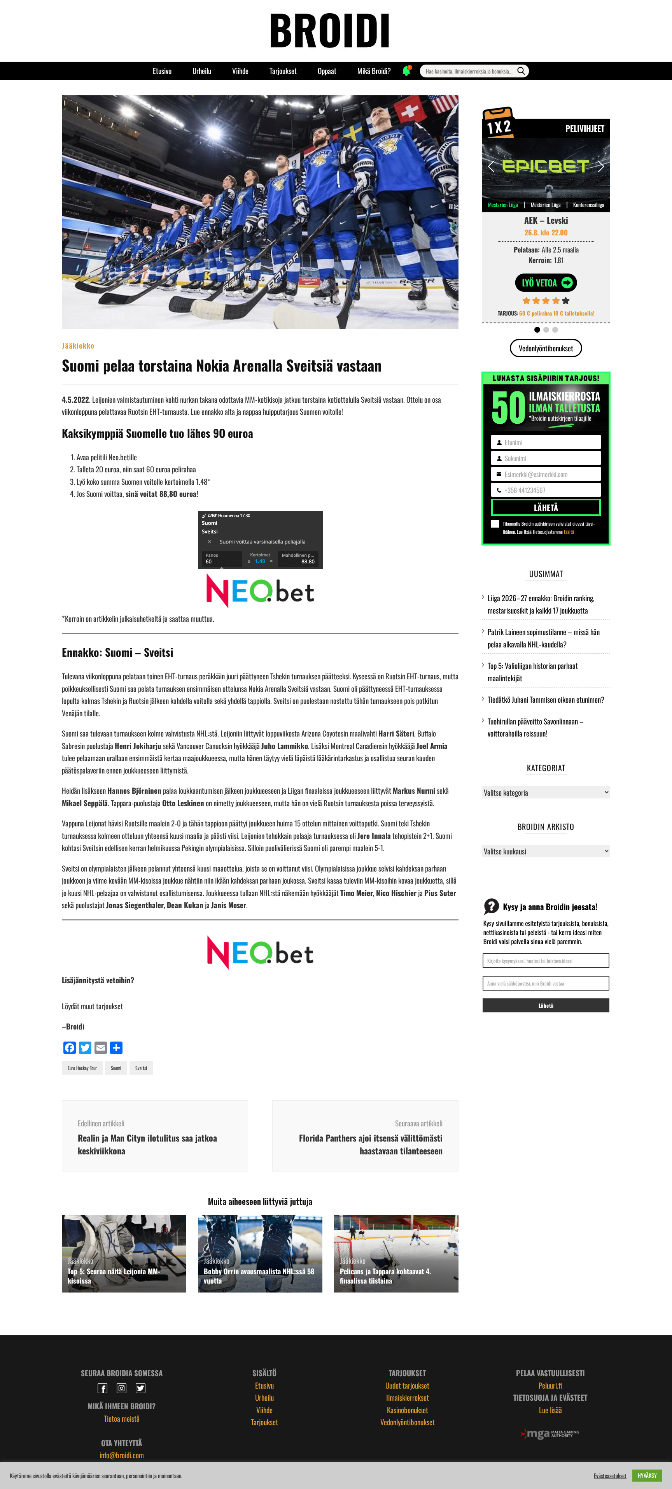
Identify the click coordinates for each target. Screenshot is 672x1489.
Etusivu (162, 70)
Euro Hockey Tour (82, 1068)
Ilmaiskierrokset (407, 1397)
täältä (569, 531)
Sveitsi (141, 1068)
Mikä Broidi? (374, 70)
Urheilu (201, 70)
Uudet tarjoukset (407, 1385)
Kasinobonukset (407, 1409)
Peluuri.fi (550, 1385)
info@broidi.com (122, 1454)
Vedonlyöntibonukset (546, 347)
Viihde (240, 70)
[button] (601, 166)
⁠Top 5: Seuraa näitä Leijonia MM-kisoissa (114, 1276)
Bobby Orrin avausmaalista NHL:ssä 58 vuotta (259, 1276)
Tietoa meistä (122, 1418)
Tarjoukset (283, 70)
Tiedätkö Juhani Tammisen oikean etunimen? (546, 699)
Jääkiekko (78, 345)
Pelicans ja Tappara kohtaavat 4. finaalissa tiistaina (385, 1276)
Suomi (116, 1068)
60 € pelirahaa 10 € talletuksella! (556, 313)
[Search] (521, 71)
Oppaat (327, 70)
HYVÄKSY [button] (647, 1475)
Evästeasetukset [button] (610, 1475)
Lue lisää (550, 1409)
